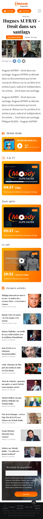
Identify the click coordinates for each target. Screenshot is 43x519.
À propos (5, 507)
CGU (26, 507)
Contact (12, 507)
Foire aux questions (20, 507)
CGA (31, 507)
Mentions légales (37, 507)
